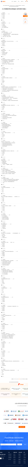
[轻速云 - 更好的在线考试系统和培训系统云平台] (3, 1)
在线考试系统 (15, 6)
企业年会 (14, 459)
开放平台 (25, 459)
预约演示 (25, 444)
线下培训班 (9, 459)
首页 (12, 1)
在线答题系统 (9, 457)
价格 (25, 1)
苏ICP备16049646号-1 (10, 465)
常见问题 (25, 457)
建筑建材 (20, 459)
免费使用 (19, 444)
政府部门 (20, 457)
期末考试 (14, 457)
